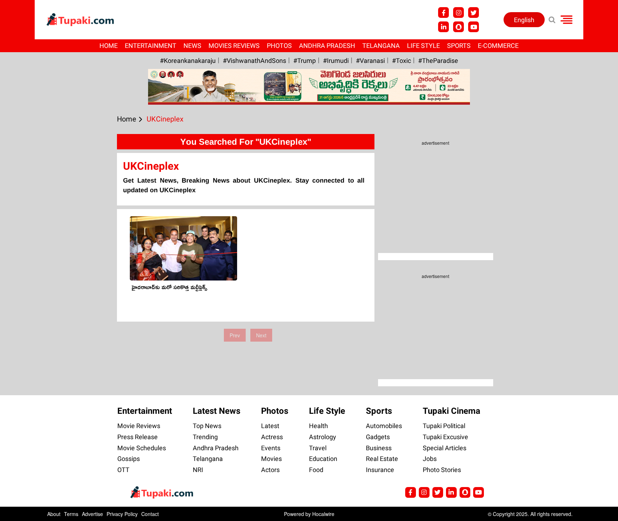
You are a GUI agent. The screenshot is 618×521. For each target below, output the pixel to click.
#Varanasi (370, 60)
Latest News (216, 411)
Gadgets (378, 437)
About (53, 513)
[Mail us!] (478, 492)
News (192, 45)
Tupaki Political (444, 426)
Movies (271, 458)
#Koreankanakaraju (188, 60)
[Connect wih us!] (443, 26)
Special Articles (444, 448)
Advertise (92, 513)
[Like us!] (443, 12)
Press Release (137, 437)
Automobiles (384, 426)
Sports (459, 45)
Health (318, 426)
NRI (198, 469)
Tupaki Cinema (451, 411)
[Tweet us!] (473, 12)
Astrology (322, 437)
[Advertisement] (32, 218)
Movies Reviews (234, 45)
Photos (279, 45)
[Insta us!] (458, 12)
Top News (207, 426)
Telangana (381, 45)
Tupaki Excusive (445, 437)
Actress (272, 437)
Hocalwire (323, 513)
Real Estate (382, 458)
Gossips (128, 458)
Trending (205, 437)
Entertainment (150, 45)
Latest (270, 426)
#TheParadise (438, 60)
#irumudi (336, 60)
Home (108, 45)
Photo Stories (442, 469)
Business (379, 448)
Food (316, 469)
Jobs (430, 458)
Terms (71, 513)
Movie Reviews (138, 426)
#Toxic (401, 60)
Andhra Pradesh (327, 45)
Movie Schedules (141, 448)
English (524, 20)
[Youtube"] (473, 26)
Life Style (423, 45)
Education (323, 458)
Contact (150, 513)
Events (270, 448)
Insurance (380, 469)
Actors (270, 469)
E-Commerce (498, 45)
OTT (123, 469)
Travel (318, 448)
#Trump (304, 60)
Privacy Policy (122, 513)
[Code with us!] (458, 26)
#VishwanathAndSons (254, 60)
